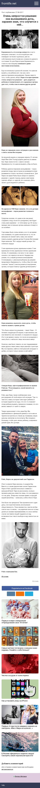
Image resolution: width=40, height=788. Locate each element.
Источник (5, 576)
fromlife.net (9, 3)
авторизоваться (7, 769)
